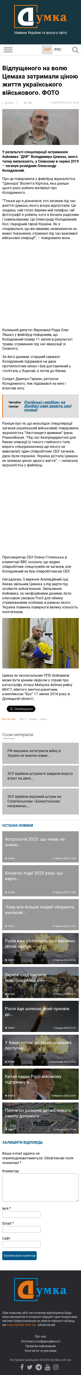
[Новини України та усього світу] (40, 25)
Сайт (6, 1238)
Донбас (33, 719)
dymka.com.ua (60, 1360)
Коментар (10, 1171)
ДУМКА (9, 102)
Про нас (40, 1336)
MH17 (23, 719)
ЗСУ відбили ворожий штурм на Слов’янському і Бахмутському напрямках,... (34, 801)
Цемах (43, 719)
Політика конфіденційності (40, 1341)
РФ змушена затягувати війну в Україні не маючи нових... (34, 753)
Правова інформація (40, 1346)
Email (8, 1223)
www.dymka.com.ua (21, 1325)
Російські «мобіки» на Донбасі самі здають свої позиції (47, 406)
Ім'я (6, 1208)
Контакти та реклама (40, 1350)
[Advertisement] (40, 284)
